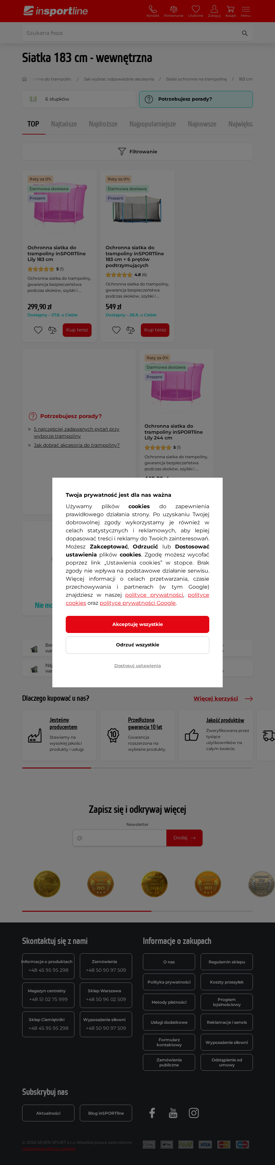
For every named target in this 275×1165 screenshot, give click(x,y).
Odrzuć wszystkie (137, 645)
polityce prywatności (154, 595)
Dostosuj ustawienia (137, 665)
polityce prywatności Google (138, 603)
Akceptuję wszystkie (137, 624)
